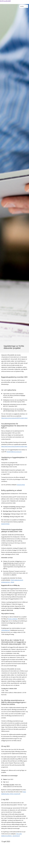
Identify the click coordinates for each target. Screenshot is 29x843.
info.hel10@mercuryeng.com (14, 451)
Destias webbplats (12, 619)
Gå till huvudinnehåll (5, 1)
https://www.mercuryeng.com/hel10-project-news (14, 446)
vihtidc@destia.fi (5, 630)
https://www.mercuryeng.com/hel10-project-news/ (14, 418)
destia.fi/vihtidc (21, 484)
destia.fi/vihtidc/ (5, 524)
